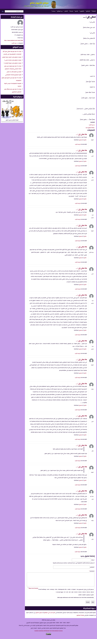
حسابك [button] (53, 11)
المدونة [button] (94, 11)
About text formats (33, 588)
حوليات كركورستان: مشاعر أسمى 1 (12, 60)
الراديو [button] (76, 11)
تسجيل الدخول (38, 612)
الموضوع (92, 567)
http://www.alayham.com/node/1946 (13, 40)
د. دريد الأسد (92, 125)
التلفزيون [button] (82, 11)
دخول (85, 140)
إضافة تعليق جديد (90, 128)
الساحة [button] (71, 11)
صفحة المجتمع (80, 615)
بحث (3, 11)
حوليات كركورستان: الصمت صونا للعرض (11, 57)
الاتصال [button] (66, 11)
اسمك (92, 560)
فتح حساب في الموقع (49, 612)
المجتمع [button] (88, 11)
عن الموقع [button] (60, 11)
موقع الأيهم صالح (39, 3)
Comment (92, 571)
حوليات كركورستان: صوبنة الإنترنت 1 (12, 63)
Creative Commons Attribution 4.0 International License (48, 631)
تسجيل (80, 140)
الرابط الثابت (78, 144)
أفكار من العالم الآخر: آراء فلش (14, 72)
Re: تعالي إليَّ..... (81, 134)
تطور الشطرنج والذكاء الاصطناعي (13, 75)
